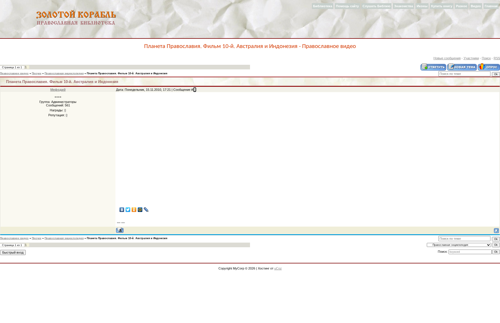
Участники (471, 58)
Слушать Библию (376, 6)
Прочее (36, 73)
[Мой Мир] (140, 209)
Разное (461, 6)
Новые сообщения (447, 58)
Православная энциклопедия (64, 73)
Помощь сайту (347, 6)
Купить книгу (441, 6)
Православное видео (14, 73)
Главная (491, 6)
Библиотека (322, 6)
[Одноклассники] (134, 209)
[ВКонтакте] (122, 209)
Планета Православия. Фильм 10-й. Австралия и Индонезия (127, 73)
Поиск (486, 58)
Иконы (422, 6)
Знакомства (403, 6)
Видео (476, 6)
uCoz (278, 268)
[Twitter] (128, 209)
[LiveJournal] (146, 209)
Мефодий (58, 89)
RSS (497, 58)
